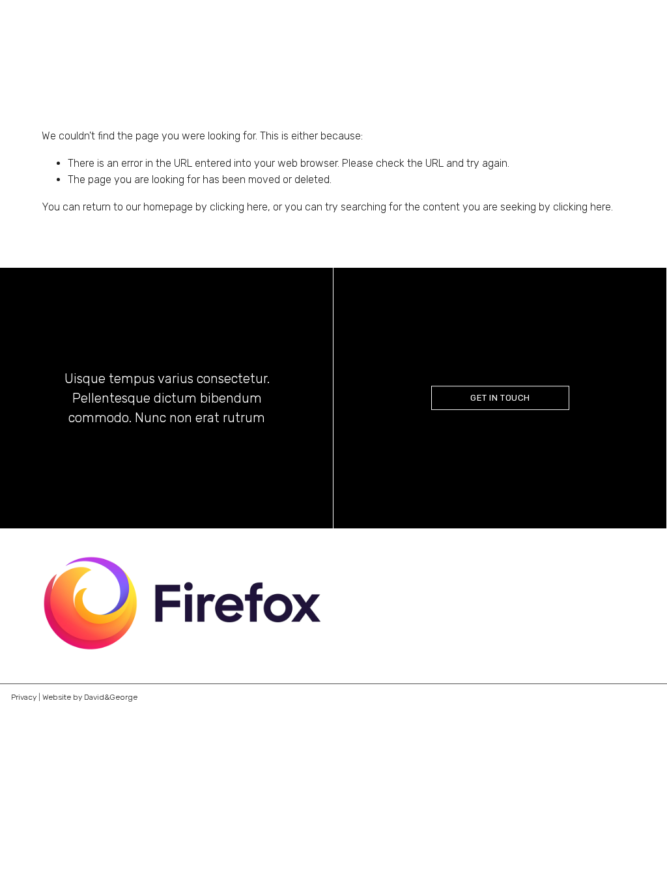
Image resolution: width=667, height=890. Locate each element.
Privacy (23, 697)
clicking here (239, 207)
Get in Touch (500, 398)
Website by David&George (89, 697)
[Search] (47, 38)
